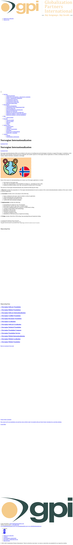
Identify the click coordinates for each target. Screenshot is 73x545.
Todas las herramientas (11, 106)
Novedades (8, 130)
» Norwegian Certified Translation (11, 315)
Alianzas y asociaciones (11, 129)
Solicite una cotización (8, 18)
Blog (4, 116)
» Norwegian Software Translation (11, 307)
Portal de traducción (10, 108)
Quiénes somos (6, 125)
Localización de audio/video (12, 102)
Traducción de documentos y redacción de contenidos (18, 97)
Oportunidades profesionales (12, 136)
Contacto (5, 134)
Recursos (5, 118)
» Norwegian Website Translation (10, 342)
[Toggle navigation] (1, 92)
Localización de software (12, 99)
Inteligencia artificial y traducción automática (16, 113)
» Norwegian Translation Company (11, 330)
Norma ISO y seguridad (11, 133)
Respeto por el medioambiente (13, 131)
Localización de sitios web (12, 100)
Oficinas (8, 135)
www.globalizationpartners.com (8, 526)
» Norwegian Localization (8, 321)
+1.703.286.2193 (15, 524)
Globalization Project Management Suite (15, 107)
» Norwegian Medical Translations (11, 310)
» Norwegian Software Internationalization (13, 313)
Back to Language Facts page (7, 346)
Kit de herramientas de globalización (14, 109)
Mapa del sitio (6, 540)
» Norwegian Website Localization (10, 339)
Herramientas (6, 104)
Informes (8, 122)
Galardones (8, 127)
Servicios (5, 94)
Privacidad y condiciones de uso (10, 539)
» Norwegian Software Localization (11, 324)
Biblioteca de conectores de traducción (15, 112)
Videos (7, 124)
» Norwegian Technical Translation (11, 327)
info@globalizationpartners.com (16, 523)
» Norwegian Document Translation (11, 318)
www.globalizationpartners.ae (34, 526)
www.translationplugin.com (21, 526)
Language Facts (4, 143)
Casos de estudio (10, 120)
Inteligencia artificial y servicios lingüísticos (16, 115)
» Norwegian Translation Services (10, 333)
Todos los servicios (10, 95)
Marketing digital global (11, 103)
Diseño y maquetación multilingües (14, 98)
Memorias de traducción (11, 111)
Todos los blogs (9, 117)
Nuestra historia (9, 126)
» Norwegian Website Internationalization (13, 336)
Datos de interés (9, 121)
